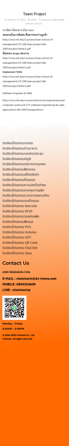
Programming (57, 19)
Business (46, 19)
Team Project (34, 13)
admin (34, 19)
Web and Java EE (34, 23)
